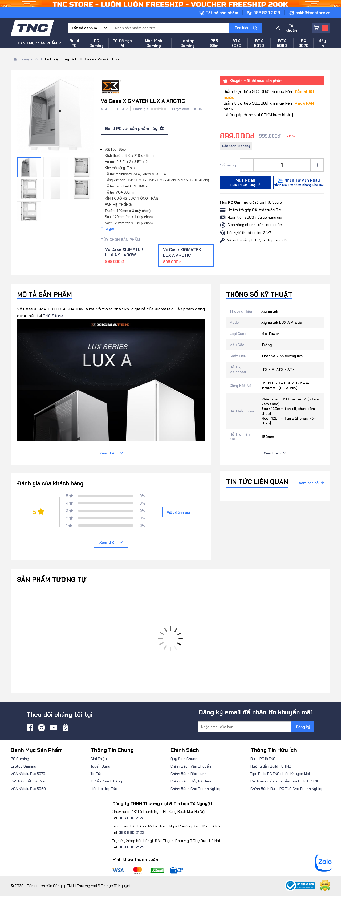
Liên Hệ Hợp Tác (104, 788)
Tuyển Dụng (100, 766)
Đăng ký (303, 726)
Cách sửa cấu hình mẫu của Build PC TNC (284, 781)
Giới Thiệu (99, 758)
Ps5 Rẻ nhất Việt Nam (29, 781)
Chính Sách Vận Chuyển (190, 766)
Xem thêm (108, 453)
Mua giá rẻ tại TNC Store (251, 202)
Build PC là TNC (262, 758)
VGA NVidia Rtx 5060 (28, 788)
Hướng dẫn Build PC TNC (270, 766)
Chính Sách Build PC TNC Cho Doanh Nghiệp (286, 788)
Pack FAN (304, 103)
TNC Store (53, 316)
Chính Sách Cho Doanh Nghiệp (195, 788)
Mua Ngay (245, 182)
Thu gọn (108, 228)
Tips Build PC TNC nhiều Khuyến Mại (280, 773)
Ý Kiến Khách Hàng (106, 781)
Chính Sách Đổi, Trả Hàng (191, 781)
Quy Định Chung (183, 758)
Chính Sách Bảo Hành (188, 773)
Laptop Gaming (23, 766)
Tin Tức (97, 773)
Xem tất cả (309, 483)
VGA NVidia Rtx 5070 (28, 773)
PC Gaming (20, 758)
